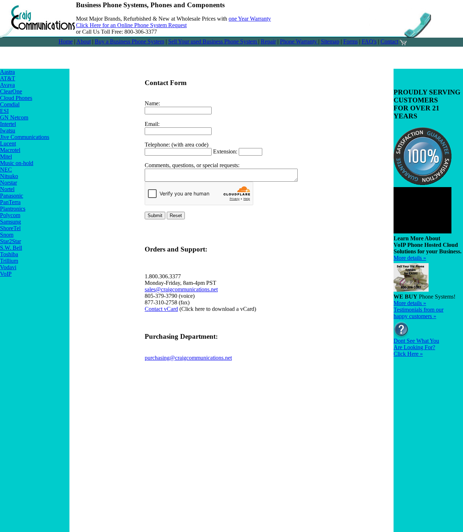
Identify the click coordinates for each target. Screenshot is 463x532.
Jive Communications (24, 137)
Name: (152, 103)
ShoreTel (10, 228)
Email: (152, 124)
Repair (268, 41)
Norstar (8, 183)
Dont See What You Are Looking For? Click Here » (416, 347)
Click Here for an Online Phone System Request (131, 25)
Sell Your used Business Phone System (213, 41)
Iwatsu (7, 130)
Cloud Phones (16, 98)
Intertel (8, 124)
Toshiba (9, 254)
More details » (410, 258)
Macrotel (10, 150)
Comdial (10, 104)
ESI (4, 111)
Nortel (7, 189)
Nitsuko (9, 176)
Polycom (10, 215)
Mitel (6, 156)
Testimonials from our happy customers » (418, 313)
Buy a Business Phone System (129, 41)
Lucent (8, 143)
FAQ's (369, 41)
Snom (6, 235)
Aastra (7, 72)
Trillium (9, 261)
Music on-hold (16, 163)
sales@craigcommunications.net (181, 289)
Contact (389, 41)
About (83, 41)
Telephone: (157, 145)
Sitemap (330, 41)
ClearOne (11, 91)
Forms (350, 41)
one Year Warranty (250, 19)
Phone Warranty (299, 41)
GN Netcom (14, 117)
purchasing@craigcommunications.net (188, 358)
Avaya (7, 85)
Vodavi (8, 267)
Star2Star (10, 241)
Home (66, 41)
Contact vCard (161, 309)
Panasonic (11, 196)
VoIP (6, 274)
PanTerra (10, 202)
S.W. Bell (11, 248)
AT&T (7, 78)
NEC (6, 169)
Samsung (10, 222)
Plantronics (12, 209)
